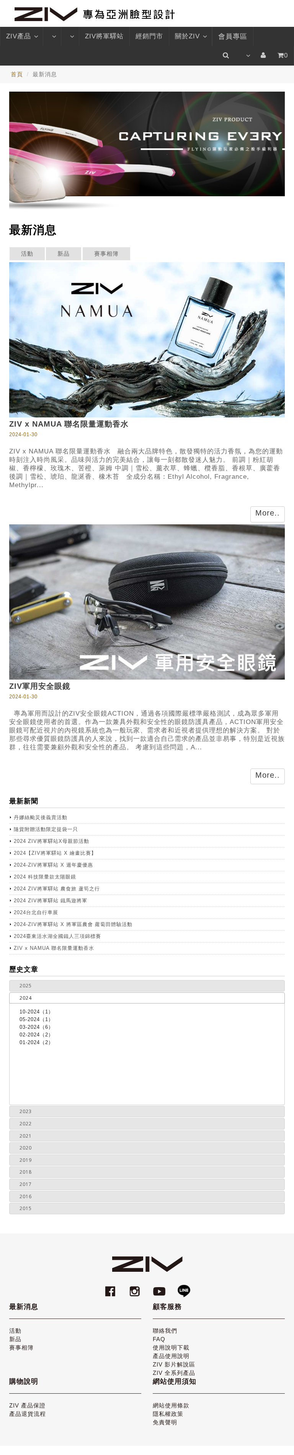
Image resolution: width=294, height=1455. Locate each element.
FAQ (159, 1339)
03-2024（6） (37, 1027)
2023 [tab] (26, 1111)
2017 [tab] (26, 1184)
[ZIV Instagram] (134, 1287)
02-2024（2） (37, 1035)
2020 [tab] (26, 1148)
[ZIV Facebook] (111, 1287)
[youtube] (160, 1287)
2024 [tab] (26, 998)
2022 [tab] (26, 1123)
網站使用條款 (171, 1405)
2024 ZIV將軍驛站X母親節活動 (51, 841)
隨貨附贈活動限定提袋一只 (46, 829)
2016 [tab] (26, 1196)
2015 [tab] (26, 1208)
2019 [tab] (26, 1160)
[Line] (183, 1287)
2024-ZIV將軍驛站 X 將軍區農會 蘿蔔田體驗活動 (73, 924)
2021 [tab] (26, 1136)
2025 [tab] (26, 985)
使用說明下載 (171, 1347)
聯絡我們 (165, 1330)
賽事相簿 (106, 253)
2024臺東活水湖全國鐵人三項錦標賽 (57, 936)
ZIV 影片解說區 (174, 1364)
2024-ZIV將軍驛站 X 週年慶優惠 (53, 865)
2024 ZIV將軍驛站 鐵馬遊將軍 (50, 900)
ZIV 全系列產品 (174, 1373)
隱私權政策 (168, 1414)
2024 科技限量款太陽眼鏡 (45, 877)
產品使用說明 (171, 1356)
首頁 (17, 74)
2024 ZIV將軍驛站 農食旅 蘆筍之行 (57, 889)
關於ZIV (187, 36)
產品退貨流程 (27, 1414)
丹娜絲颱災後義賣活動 (40, 817)
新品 (63, 253)
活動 (27, 253)
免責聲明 (165, 1422)
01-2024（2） (37, 1042)
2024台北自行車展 (36, 912)
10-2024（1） (37, 1012)
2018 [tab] (26, 1172)
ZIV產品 (18, 36)
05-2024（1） (37, 1019)
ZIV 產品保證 (27, 1405)
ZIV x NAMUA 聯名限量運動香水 (54, 948)
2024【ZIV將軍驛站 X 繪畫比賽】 (55, 853)
